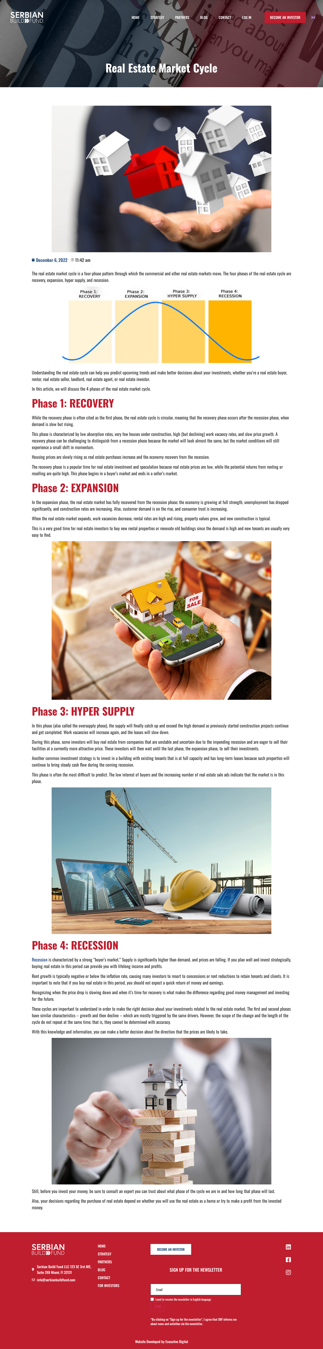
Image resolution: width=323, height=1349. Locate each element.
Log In (246, 17)
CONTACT (104, 1278)
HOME (102, 1246)
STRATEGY (104, 1254)
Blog (204, 17)
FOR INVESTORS (108, 1285)
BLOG (101, 1270)
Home (136, 17)
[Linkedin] (288, 1247)
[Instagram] (288, 1272)
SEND (157, 1306)
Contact (225, 17)
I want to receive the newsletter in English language (183, 1299)
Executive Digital (176, 1341)
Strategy (157, 17)
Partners (182, 17)
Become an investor (285, 17)
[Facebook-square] (288, 1259)
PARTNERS (105, 1262)
